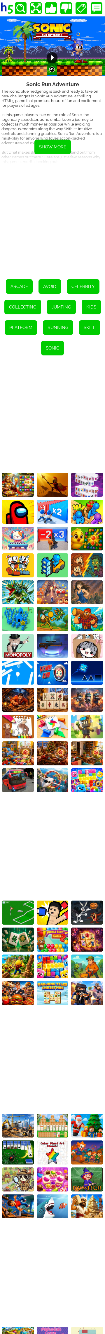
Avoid (49, 286)
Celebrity (83, 286)
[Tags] (81, 8)
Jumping (61, 307)
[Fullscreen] (36, 8)
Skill (90, 327)
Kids (91, 307)
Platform (20, 327)
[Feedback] (96, 8)
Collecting (22, 307)
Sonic (52, 348)
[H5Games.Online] (7, 8)
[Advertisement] (52, 217)
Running (58, 327)
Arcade (19, 286)
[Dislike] (66, 8)
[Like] (51, 8)
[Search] (21, 8)
